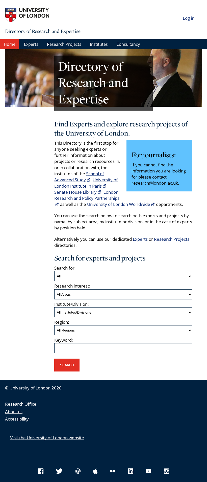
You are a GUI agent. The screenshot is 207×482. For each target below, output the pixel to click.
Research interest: (72, 286)
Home (9, 44)
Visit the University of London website (47, 438)
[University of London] (43, 15)
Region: (61, 322)
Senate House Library (75, 192)
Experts (31, 44)
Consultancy (128, 44)
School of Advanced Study (79, 177)
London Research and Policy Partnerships (86, 195)
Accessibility (17, 419)
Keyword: (63, 340)
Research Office (20, 404)
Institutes (99, 44)
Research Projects (64, 44)
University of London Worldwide (118, 204)
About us (13, 411)
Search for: (65, 268)
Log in (188, 18)
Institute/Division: (71, 304)
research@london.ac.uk (155, 183)
